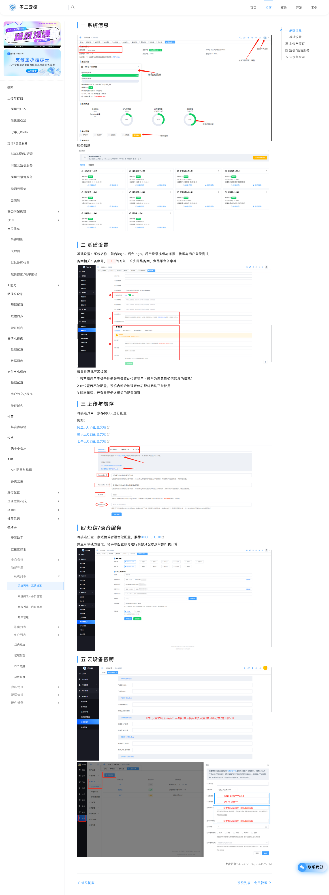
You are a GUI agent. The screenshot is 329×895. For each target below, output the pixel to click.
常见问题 (87, 882)
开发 (299, 7)
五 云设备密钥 (295, 57)
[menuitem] (253, 7)
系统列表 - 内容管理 (30, 607)
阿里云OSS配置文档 (93, 427)
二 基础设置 (293, 37)
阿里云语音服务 (22, 177)
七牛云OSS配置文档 (93, 441)
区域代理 (19, 655)
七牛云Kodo (19, 132)
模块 (284, 7)
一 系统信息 (293, 30)
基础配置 (17, 304)
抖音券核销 (18, 427)
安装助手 (17, 537)
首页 (253, 7)
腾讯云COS (18, 120)
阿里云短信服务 (22, 165)
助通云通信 (18, 189)
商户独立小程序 (22, 394)
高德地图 (17, 239)
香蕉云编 (17, 481)
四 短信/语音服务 (297, 50)
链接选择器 (18, 549)
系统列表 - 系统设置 (30, 585)
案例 (314, 7)
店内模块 (19, 644)
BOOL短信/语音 (22, 153)
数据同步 (17, 316)
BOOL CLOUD (152, 537)
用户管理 (23, 617)
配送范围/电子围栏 (24, 274)
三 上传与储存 (295, 43)
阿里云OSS (18, 109)
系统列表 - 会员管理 (30, 596)
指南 (268, 7)
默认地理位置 (20, 262)
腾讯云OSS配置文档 (93, 434)
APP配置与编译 (21, 470)
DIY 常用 (19, 666)
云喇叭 (15, 200)
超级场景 (19, 677)
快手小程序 (18, 448)
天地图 (15, 251)
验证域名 (17, 328)
